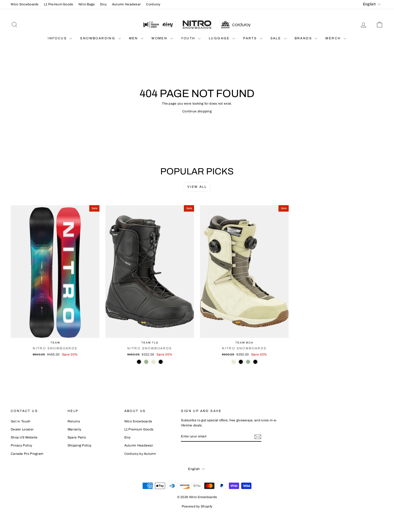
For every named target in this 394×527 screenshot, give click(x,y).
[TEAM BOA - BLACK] (255, 361)
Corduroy (153, 4)
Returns (74, 421)
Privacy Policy (21, 445)
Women (160, 38)
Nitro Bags (87, 4)
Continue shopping (197, 111)
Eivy (103, 4)
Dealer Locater (22, 429)
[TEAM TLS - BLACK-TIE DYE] (160, 361)
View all (197, 187)
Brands (304, 38)
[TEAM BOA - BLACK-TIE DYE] (240, 361)
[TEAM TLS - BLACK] (139, 361)
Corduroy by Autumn (140, 454)
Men (134, 38)
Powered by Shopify (197, 506)
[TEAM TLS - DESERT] (153, 361)
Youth (189, 38)
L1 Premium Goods (58, 4)
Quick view (55, 332)
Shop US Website (24, 437)
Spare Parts (77, 437)
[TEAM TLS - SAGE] (146, 361)
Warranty (74, 429)
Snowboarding (98, 38)
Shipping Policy (80, 445)
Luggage (220, 38)
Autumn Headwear (126, 4)
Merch (333, 38)
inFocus (58, 38)
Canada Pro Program (27, 454)
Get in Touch (21, 421)
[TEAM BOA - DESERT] (233, 361)
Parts (250, 38)
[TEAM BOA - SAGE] (248, 361)
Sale (276, 38)
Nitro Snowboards (25, 4)
